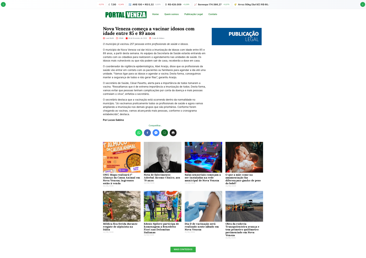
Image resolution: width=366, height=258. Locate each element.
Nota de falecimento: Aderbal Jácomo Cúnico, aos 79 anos (162, 177)
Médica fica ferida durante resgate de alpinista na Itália (120, 226)
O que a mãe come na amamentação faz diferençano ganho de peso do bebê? (243, 179)
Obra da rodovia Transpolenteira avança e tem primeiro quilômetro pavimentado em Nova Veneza (242, 229)
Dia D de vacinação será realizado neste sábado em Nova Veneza (202, 226)
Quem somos (171, 14)
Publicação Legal (193, 14)
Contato (212, 14)
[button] (183, 249)
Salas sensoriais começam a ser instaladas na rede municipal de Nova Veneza (203, 177)
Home (155, 14)
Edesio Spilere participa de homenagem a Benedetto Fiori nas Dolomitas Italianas (161, 228)
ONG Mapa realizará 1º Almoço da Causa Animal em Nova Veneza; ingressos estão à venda (121, 179)
